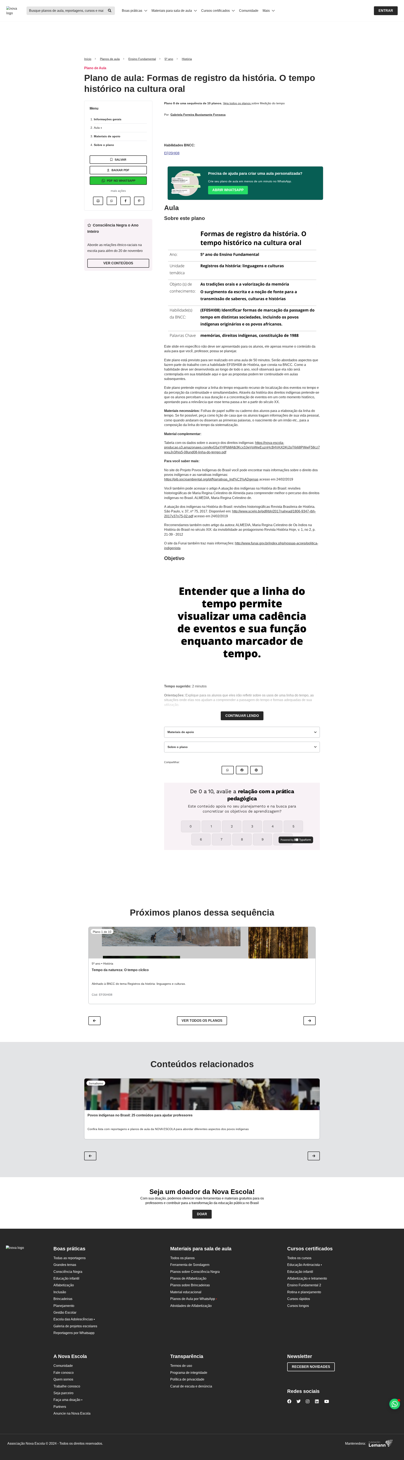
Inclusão (59, 1292)
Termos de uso (181, 1365)
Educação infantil (66, 1278)
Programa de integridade (188, 1372)
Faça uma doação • (67, 1400)
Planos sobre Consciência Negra (195, 1271)
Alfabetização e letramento (307, 1278)
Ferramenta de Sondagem (189, 1265)
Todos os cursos (299, 1258)
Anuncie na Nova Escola (71, 1413)
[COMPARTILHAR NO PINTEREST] (256, 770)
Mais (267, 10)
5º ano (169, 59)
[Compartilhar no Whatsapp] (112, 201)
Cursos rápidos (298, 1299)
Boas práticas (132, 10)
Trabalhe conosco (66, 1386)
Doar (202, 1214)
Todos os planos (182, 1258)
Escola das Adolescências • (74, 1319)
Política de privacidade (187, 1379)
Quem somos (63, 1379)
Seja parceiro (63, 1393)
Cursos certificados (216, 10)
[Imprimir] (98, 201)
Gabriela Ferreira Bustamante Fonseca (198, 114)
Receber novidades (311, 1367)
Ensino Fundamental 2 (304, 1285)
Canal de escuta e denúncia (191, 1386)
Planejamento (63, 1306)
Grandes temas (64, 1265)
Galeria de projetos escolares (75, 1326)
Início (87, 59)
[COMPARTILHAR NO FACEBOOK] (242, 770)
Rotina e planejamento (304, 1292)
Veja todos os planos (237, 103)
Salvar (120, 159)
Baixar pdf (120, 170)
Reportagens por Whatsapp (73, 1333)
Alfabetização (63, 1285)
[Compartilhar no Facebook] (125, 201)
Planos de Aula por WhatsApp (193, 1299)
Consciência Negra (67, 1271)
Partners (59, 1406)
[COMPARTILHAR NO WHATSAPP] (228, 770)
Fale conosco (63, 1372)
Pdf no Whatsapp (121, 180)
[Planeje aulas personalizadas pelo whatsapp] (394, 1404)
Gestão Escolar (64, 1312)
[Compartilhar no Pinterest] (139, 201)
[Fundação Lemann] (380, 1443)
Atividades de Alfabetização (191, 1306)
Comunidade (248, 10)
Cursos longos (298, 1306)
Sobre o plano (104, 145)
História (187, 59)
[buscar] (109, 11)
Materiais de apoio (107, 136)
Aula (97, 127)
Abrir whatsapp (228, 190)
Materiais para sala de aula (172, 10)
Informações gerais (107, 119)
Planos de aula (110, 59)
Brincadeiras (62, 1299)
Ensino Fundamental (142, 59)
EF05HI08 (171, 153)
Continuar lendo (242, 715)
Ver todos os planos (202, 1020)
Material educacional (185, 1292)
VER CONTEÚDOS (118, 263)
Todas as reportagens (69, 1258)
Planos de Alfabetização (188, 1278)
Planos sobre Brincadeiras (190, 1285)
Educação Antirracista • (304, 1265)
